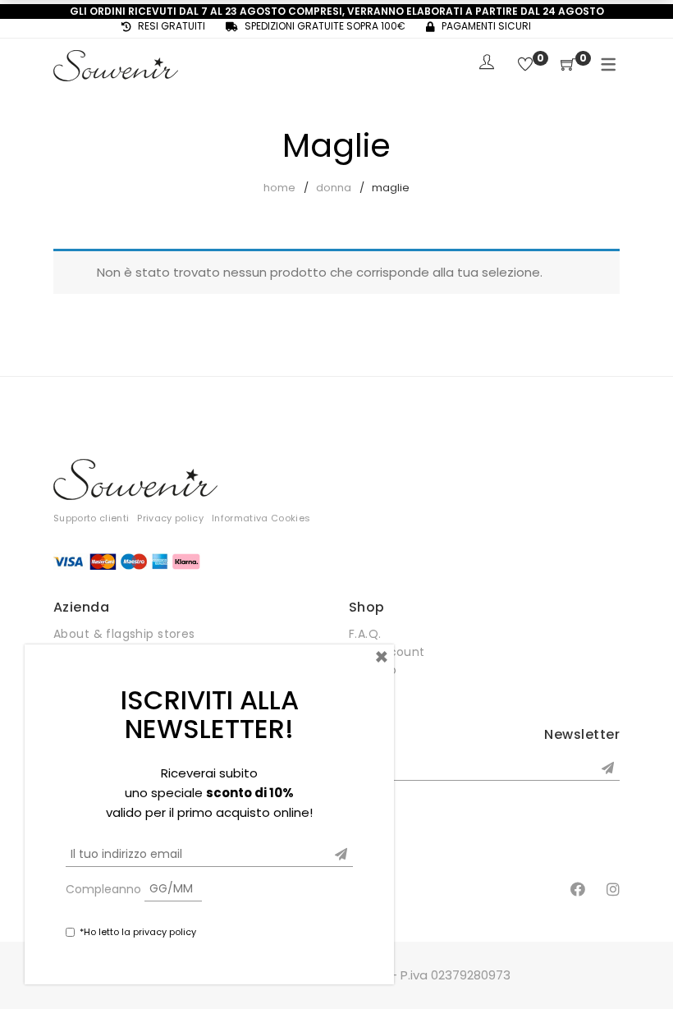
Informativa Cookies (261, 518)
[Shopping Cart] (568, 65)
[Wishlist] (525, 65)
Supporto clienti (91, 518)
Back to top (642, 965)
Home (279, 187)
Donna (333, 187)
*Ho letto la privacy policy (138, 931)
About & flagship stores (124, 634)
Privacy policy (170, 518)
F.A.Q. (365, 634)
